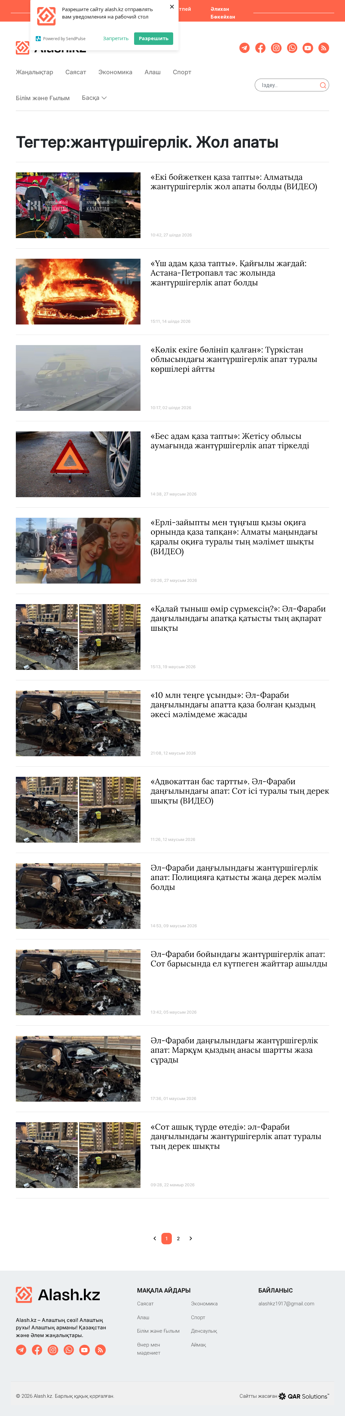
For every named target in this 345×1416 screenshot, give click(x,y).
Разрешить (153, 38)
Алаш (153, 72)
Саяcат (75, 72)
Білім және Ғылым (43, 98)
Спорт (182, 72)
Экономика (115, 72)
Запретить (116, 38)
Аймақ (198, 1344)
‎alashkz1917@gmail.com (286, 1303)
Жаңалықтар (34, 72)
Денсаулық (204, 1331)
